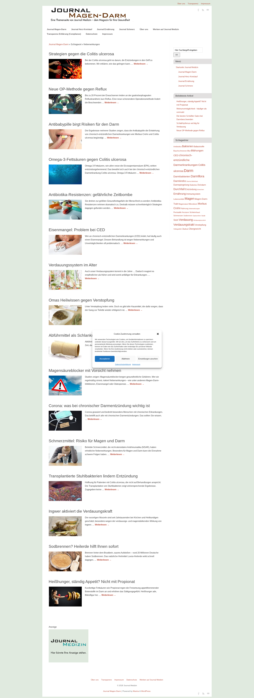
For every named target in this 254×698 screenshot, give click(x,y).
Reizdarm (185, 212)
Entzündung (191, 189)
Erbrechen (200, 189)
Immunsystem (193, 194)
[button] (158, 334)
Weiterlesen (141, 64)
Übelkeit (185, 229)
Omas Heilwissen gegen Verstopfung (81, 300)
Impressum (136, 364)
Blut (188, 151)
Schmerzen (178, 216)
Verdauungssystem (199, 220)
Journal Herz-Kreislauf (81, 29)
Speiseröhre (197, 215)
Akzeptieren (104, 359)
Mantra (136, 691)
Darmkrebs (179, 181)
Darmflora (197, 176)
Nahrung (184, 208)
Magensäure (183, 204)
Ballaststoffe (199, 146)
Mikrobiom (193, 204)
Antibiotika (177, 147)
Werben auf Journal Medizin (166, 29)
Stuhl (175, 220)
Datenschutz (91, 34)
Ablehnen (126, 359)
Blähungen (197, 150)
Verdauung (186, 219)
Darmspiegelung (181, 185)
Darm (188, 170)
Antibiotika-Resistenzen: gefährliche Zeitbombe (90, 194)
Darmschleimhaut (192, 181)
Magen (189, 198)
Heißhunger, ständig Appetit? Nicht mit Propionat (92, 581)
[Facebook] (198, 10)
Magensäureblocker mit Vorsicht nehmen (85, 370)
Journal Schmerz (127, 29)
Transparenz (193, 4)
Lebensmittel (178, 199)
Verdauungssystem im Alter (73, 265)
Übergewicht (195, 229)
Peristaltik (177, 212)
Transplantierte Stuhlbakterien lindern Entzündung (93, 476)
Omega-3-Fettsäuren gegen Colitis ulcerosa (87, 159)
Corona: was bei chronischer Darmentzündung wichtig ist (99, 405)
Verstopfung (200, 225)
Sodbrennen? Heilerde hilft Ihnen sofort (83, 546)
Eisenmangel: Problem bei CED (77, 230)
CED (175, 155)
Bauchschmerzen (180, 151)
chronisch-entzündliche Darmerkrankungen (185, 160)
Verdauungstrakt (183, 224)
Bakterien (187, 146)
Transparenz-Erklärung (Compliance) (64, 34)
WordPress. (146, 691)
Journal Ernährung (105, 29)
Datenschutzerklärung (123, 364)
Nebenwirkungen (194, 208)
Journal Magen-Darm (56, 29)
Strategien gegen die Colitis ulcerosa (81, 54)
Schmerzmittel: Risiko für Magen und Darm (87, 441)
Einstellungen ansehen (148, 359)
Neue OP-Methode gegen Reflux (78, 89)
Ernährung (179, 193)
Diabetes (193, 185)
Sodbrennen (187, 216)
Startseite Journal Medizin (187, 67)
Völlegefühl (177, 229)
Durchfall (179, 189)
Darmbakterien (181, 176)
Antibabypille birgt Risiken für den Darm (84, 124)
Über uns (181, 4)
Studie (203, 215)
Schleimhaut (195, 212)
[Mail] (208, 10)
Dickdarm (202, 185)
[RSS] (203, 10)
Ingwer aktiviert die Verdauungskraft (80, 511)
